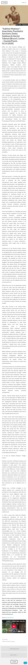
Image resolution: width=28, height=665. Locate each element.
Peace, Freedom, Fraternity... (9, 641)
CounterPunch (10, 617)
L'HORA (4, 2)
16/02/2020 (5, 639)
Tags (25, 662)
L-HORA (14, 661)
